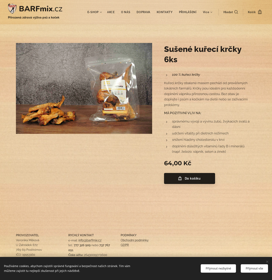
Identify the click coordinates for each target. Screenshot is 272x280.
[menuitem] (95, 12)
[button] (230, 12)
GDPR (125, 245)
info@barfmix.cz (90, 240)
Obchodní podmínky (135, 240)
